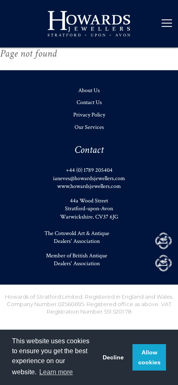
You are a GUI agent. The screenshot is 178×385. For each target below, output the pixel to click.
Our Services (89, 127)
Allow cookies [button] (149, 357)
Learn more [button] (56, 371)
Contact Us (89, 102)
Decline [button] (113, 357)
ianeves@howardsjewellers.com (89, 178)
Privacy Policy (89, 115)
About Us (89, 90)
